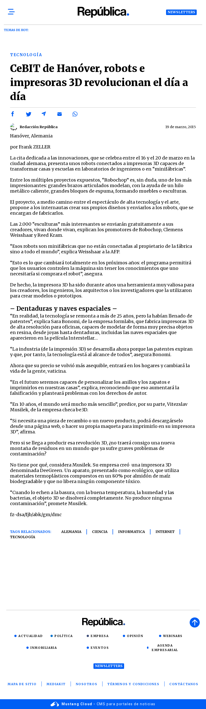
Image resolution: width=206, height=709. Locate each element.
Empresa (100, 636)
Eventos (100, 648)
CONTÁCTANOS (183, 684)
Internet (165, 531)
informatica (131, 531)
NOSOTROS (86, 684)
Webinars (173, 636)
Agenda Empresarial (165, 648)
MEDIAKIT (56, 684)
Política (64, 636)
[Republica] (103, 12)
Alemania (71, 531)
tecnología (22, 537)
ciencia (100, 531)
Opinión (135, 636)
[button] (13, 114)
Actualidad (30, 636)
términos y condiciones (133, 684)
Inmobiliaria (43, 648)
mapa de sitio (22, 684)
